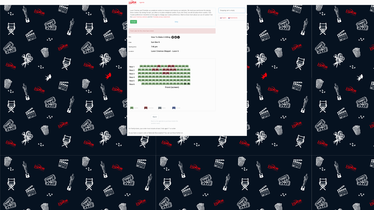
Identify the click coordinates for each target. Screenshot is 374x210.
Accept (133, 22)
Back (155, 117)
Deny (176, 22)
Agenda (141, 2)
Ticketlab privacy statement (161, 17)
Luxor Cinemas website (140, 17)
